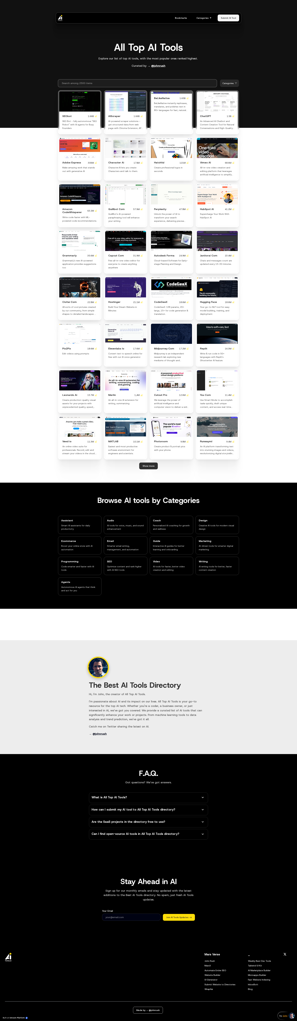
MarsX (207, 965)
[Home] (61, 18)
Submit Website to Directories (219, 984)
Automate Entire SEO (215, 970)
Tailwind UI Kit (255, 965)
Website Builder (212, 975)
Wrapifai (208, 989)
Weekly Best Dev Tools (259, 961)
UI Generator (210, 979)
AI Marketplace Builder (259, 970)
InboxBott (253, 984)
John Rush (209, 961)
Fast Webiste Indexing (259, 979)
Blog (250, 989)
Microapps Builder (257, 975)
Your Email (107, 911)
